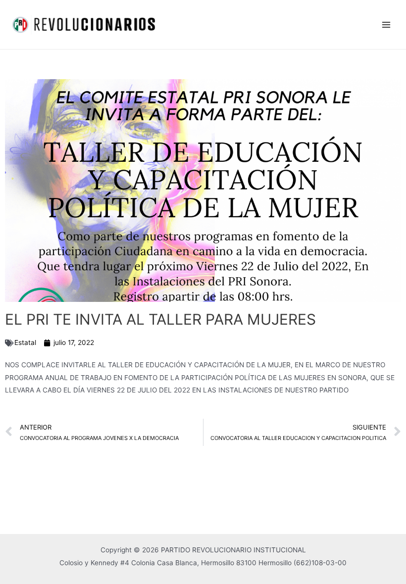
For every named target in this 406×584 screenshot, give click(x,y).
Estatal (25, 342)
